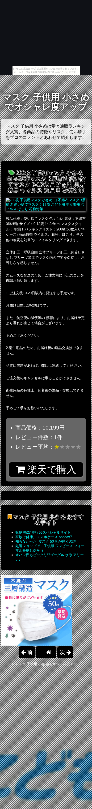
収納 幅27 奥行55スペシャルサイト (43, 532)
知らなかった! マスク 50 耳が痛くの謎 (45, 541)
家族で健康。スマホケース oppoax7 (43, 537)
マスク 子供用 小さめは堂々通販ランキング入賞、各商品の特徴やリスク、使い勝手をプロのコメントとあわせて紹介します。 (46, 132)
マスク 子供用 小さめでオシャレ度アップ (46, 102)
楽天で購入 (50, 469)
